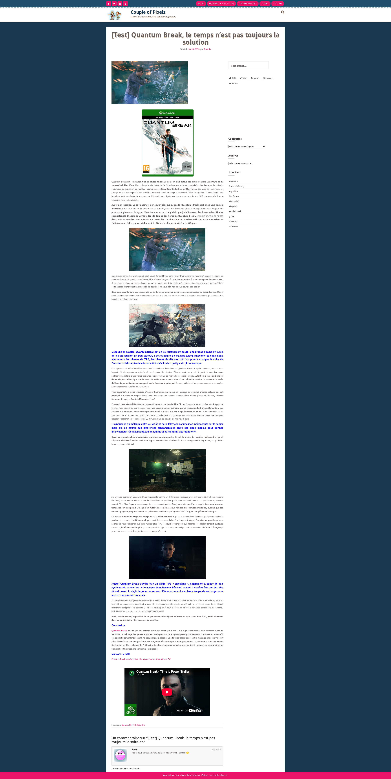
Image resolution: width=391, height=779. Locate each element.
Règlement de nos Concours (221, 3)
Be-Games (234, 196)
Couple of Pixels (148, 12)
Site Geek (233, 226)
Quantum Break (119, 631)
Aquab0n (233, 191)
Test (134, 725)
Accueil (201, 3)
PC (130, 725)
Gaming (125, 725)
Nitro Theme (180, 775)
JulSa (231, 216)
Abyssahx (233, 181)
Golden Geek (235, 211)
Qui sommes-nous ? (247, 3)
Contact (265, 3)
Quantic (207, 49)
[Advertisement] (253, 112)
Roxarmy (233, 221)
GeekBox (233, 206)
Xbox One (141, 725)
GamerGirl (234, 201)
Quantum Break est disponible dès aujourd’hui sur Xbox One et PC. (141, 659)
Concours (278, 3)
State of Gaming (237, 186)
